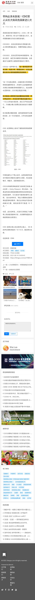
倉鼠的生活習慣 (14, 270)
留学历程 (8, 533)
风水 (6, 529)
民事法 (7, 536)
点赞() (18, 244)
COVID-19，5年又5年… (12, 397)
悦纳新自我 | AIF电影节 (19, 513)
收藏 (6, 274)
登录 (6, 333)
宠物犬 (17, 250)
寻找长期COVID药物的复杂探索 (14, 390)
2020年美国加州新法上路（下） (22, 539)
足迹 (6, 516)
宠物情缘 (14, 11)
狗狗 (12, 250)
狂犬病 (22, 250)
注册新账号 (13, 333)
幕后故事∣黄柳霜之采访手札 (18, 523)
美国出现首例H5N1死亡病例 (13, 403)
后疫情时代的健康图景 (11, 377)
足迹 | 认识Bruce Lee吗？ (17, 516)
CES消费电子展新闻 (11, 433)
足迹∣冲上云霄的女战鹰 (16, 526)
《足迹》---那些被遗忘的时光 (19, 519)
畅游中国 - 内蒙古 (10, 510)
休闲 (8, 11)
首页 (4, 11)
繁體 (22, 2)
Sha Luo (13, 347)
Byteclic (11, 564)
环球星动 (8, 513)
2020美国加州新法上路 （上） (20, 536)
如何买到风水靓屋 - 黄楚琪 (18, 529)
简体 (18, 2)
